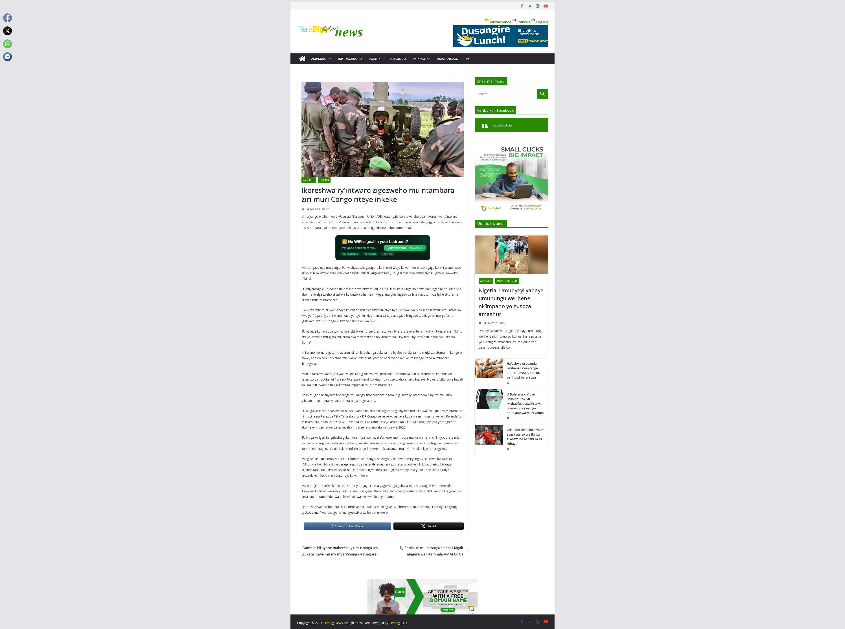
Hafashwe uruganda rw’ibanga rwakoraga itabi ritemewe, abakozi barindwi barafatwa (524, 370)
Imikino (419, 59)
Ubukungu (397, 59)
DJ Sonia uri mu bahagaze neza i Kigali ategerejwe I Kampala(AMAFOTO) (431, 551)
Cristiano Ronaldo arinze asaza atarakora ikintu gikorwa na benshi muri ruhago (525, 437)
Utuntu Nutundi (507, 280)
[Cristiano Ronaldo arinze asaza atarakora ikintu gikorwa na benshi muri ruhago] (489, 439)
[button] (328, 59)
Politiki (375, 59)
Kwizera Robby (319, 209)
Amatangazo (447, 59)
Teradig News (503, 125)
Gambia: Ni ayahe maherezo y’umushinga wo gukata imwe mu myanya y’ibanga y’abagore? (340, 551)
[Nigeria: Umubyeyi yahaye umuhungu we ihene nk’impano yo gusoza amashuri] (511, 254)
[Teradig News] (302, 58)
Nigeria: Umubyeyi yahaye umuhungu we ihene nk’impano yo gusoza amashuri (511, 302)
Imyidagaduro (350, 59)
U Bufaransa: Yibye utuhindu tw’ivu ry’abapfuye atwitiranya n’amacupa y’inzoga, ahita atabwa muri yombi (525, 403)
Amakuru (318, 59)
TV (467, 59)
